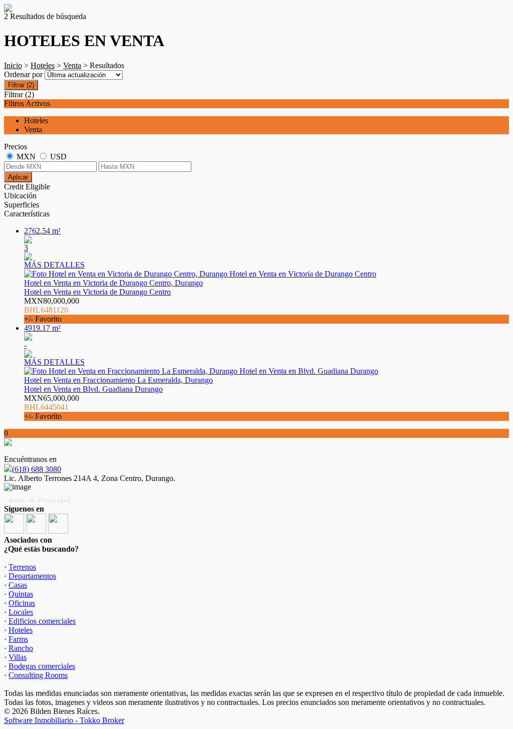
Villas (18, 657)
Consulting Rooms (38, 675)
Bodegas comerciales (42, 666)
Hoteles (43, 65)
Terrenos (22, 567)
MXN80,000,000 (51, 310)
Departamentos (32, 576)
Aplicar (18, 177)
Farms (18, 639)
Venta (72, 65)
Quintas (21, 594)
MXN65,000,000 (51, 407)
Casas (18, 585)
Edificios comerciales (42, 621)
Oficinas (22, 603)
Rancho (21, 648)
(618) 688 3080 (36, 469)
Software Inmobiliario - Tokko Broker (64, 720)
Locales (21, 612)
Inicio (13, 65)
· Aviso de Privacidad (37, 500)
